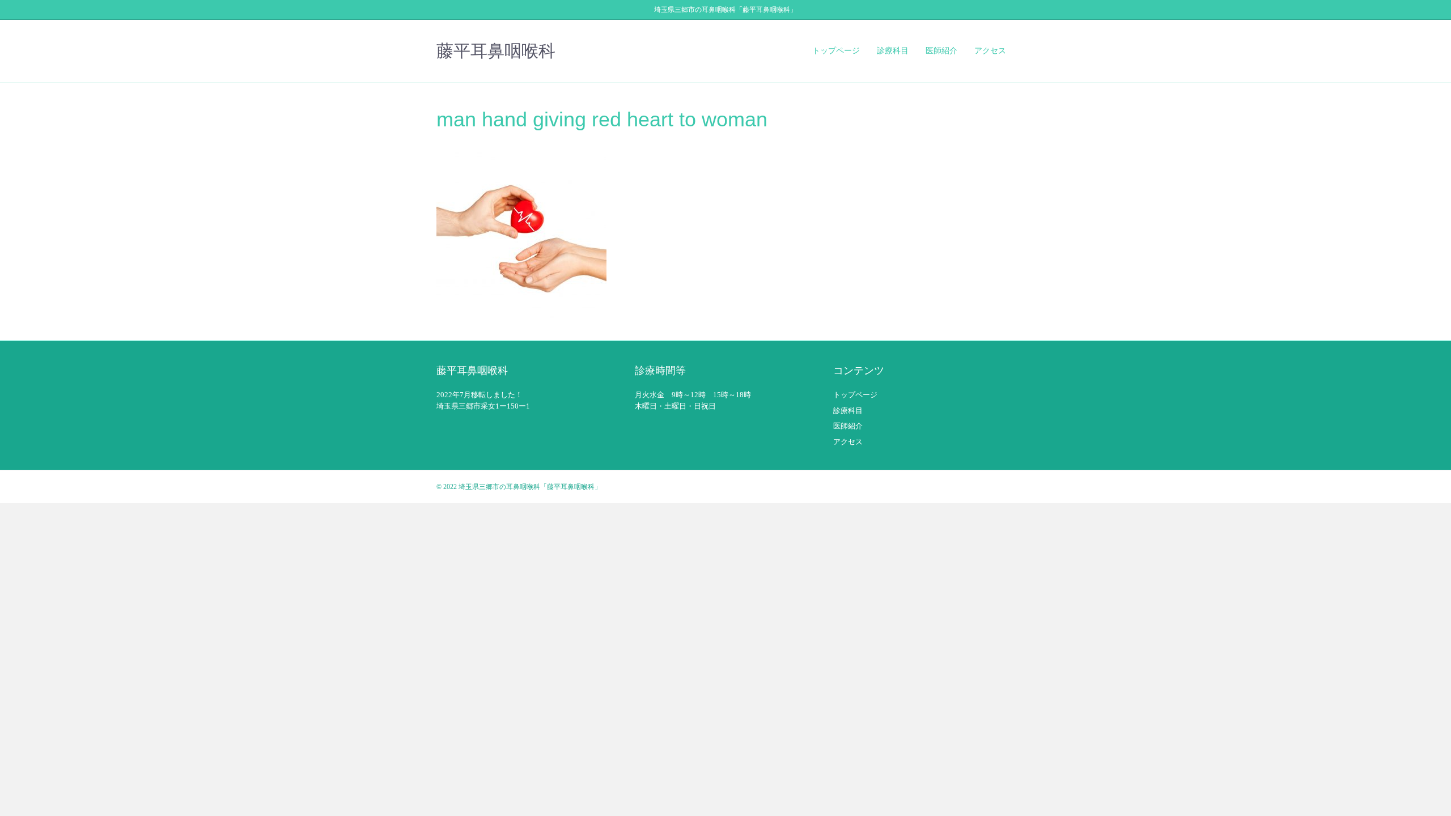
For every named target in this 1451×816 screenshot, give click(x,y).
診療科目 (893, 50)
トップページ (836, 50)
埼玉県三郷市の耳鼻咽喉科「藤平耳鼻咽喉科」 (530, 487)
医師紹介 (941, 50)
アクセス (990, 50)
